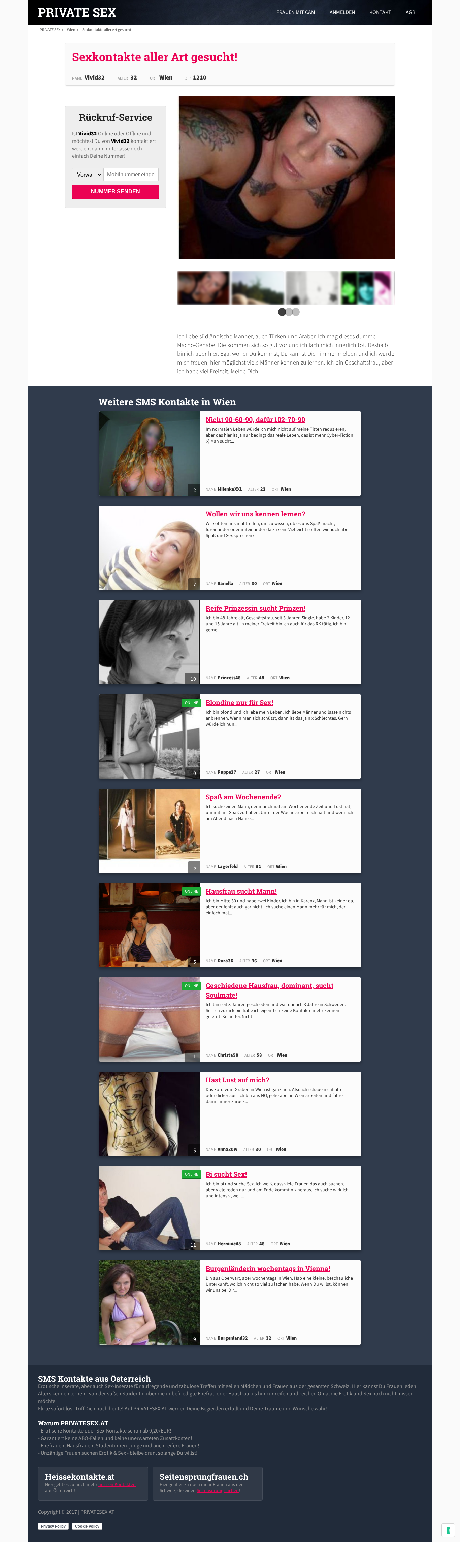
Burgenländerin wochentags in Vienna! (268, 1268)
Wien (71, 29)
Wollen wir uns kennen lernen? (255, 513)
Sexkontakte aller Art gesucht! (107, 29)
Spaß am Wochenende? (243, 796)
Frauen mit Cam (295, 12)
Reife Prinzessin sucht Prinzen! (255, 608)
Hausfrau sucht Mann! (241, 891)
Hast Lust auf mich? (237, 1079)
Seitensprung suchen (218, 1490)
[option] (203, 288)
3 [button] (294, 314)
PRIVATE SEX (77, 12)
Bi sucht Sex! (226, 1174)
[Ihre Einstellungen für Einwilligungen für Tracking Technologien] (448, 1530)
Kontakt (380, 12)
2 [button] (287, 314)
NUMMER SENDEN (115, 191)
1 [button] (280, 314)
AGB (410, 12)
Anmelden (342, 12)
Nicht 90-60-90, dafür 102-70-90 (255, 419)
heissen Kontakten (117, 1484)
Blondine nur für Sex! (239, 702)
